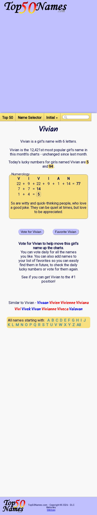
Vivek (26, 309)
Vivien (54, 303)
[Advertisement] (48, 64)
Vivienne (68, 303)
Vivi (18, 309)
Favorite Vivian (65, 232)
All (79, 324)
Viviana (82, 303)
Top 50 (7, 117)
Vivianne (49, 309)
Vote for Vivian (31, 232)
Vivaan (42, 303)
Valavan (76, 309)
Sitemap (51, 510)
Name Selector (30, 117)
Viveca (62, 309)
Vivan (36, 309)
